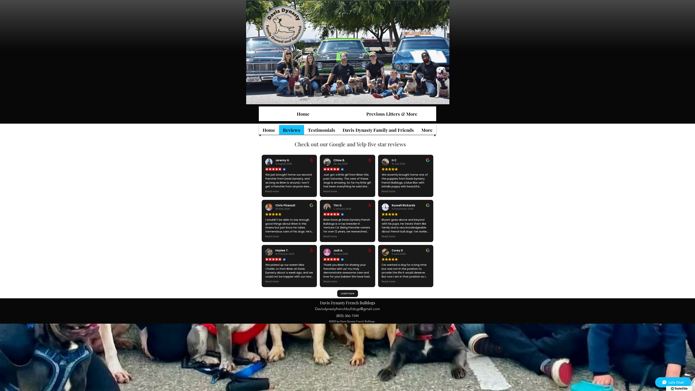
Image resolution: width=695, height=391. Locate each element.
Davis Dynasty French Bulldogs (347, 302)
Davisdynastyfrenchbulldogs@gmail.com (347, 309)
